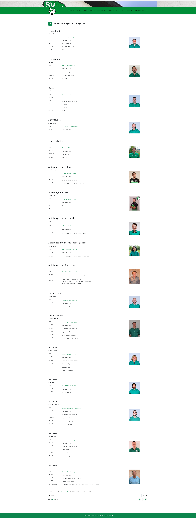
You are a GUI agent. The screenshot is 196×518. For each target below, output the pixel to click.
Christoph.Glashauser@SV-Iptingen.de (71, 408)
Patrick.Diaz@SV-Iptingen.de (69, 148)
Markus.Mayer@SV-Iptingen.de (69, 94)
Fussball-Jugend (89, 10)
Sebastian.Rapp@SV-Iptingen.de (70, 173)
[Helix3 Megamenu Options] (147, 10)
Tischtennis (129, 10)
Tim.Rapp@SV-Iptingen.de (68, 65)
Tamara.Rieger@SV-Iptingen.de (69, 249)
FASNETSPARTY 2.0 (139, 10)
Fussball (78, 10)
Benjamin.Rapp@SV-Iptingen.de (70, 440)
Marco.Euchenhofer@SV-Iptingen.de (71, 322)
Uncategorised (64, 491)
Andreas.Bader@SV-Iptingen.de (70, 126)
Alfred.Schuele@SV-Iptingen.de (69, 272)
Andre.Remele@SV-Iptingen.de (69, 385)
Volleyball (119, 10)
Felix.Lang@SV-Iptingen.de (68, 226)
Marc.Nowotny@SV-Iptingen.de (69, 300)
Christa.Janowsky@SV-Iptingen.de (70, 354)
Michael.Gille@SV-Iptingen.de (69, 37)
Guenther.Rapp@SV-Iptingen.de (70, 472)
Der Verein (70, 10)
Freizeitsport (101, 10)
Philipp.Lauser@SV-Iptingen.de (69, 199)
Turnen (110, 10)
